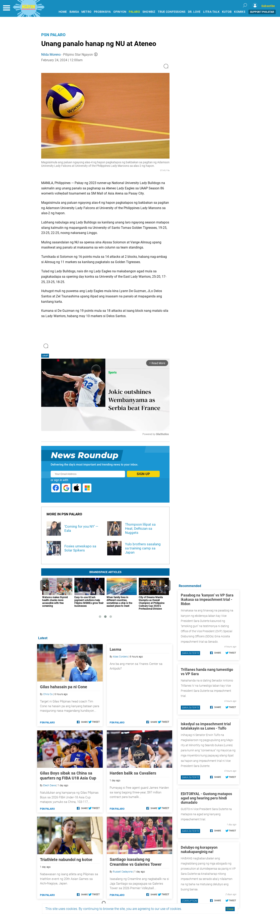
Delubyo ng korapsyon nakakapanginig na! (199, 849)
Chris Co (48, 694)
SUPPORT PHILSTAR (262, 11)
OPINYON (119, 12)
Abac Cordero (120, 656)
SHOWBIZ (148, 12)
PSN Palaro (53, 34)
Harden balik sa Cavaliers (133, 773)
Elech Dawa (49, 785)
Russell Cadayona (122, 871)
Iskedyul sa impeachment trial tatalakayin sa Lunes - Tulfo (206, 726)
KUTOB (227, 12)
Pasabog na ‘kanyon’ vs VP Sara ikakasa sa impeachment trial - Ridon (207, 599)
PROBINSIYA (102, 12)
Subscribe (268, 6)
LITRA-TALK (211, 12)
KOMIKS (239, 12)
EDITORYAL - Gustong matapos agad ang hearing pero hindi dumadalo (206, 798)
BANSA (74, 12)
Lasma (115, 649)
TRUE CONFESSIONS (172, 12)
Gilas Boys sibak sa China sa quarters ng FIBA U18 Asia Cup (68, 775)
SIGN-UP (143, 474)
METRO (86, 12)
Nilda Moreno (51, 54)
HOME (63, 12)
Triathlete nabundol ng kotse (66, 859)
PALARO (134, 12)
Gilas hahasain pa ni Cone (63, 686)
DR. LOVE (194, 12)
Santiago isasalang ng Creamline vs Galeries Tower (136, 862)
